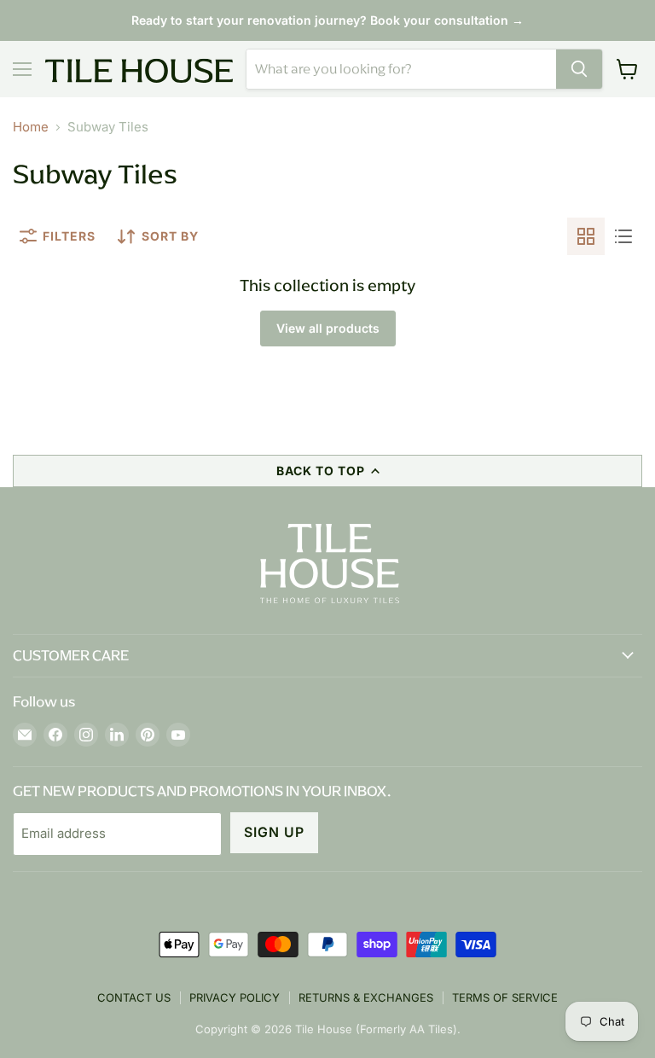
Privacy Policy (234, 997)
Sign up (274, 832)
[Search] (579, 69)
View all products (328, 328)
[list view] (623, 236)
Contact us (134, 997)
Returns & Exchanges (366, 997)
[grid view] (586, 236)
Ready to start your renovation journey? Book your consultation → (327, 20)
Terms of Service (505, 997)
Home (31, 126)
